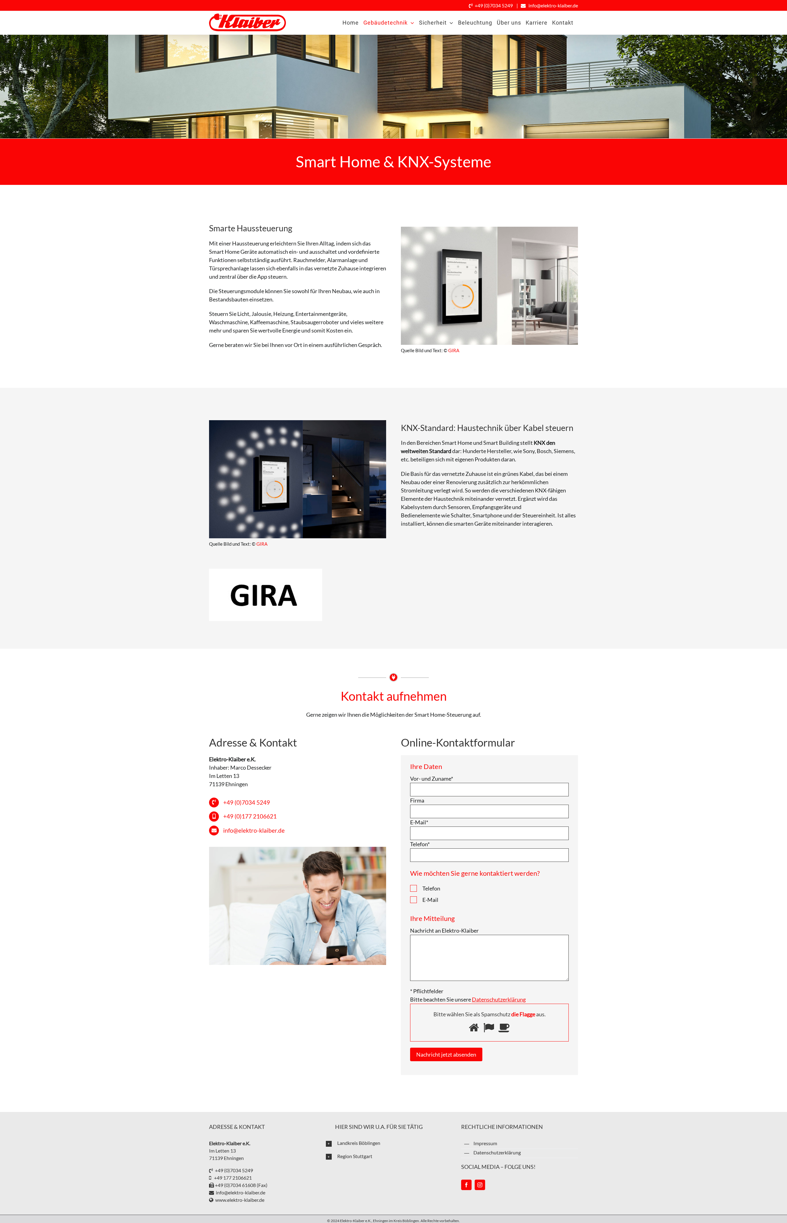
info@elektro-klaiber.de (553, 5)
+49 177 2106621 (232, 1178)
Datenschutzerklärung (497, 1152)
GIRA (453, 350)
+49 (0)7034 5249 (494, 5)
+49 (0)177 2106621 (250, 816)
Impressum (485, 1143)
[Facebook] (466, 1185)
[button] (389, 1143)
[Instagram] (480, 1185)
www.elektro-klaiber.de (239, 1200)
